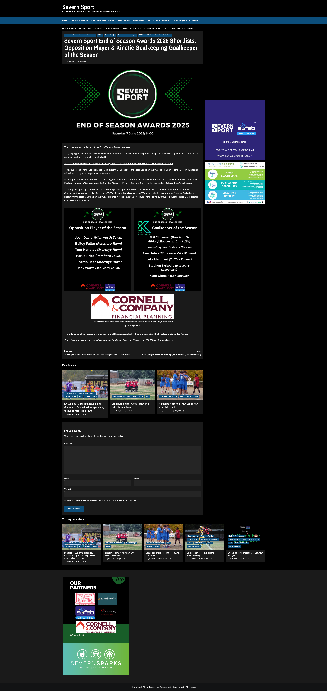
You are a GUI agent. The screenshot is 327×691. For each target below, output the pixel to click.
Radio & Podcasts (161, 20)
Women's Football (164, 35)
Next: (171, 353)
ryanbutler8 (70, 61)
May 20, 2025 (81, 61)
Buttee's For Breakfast (236, 536)
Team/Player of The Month (185, 20)
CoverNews (177, 687)
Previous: (97, 353)
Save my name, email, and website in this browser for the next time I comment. (102, 500)
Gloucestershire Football (102, 20)
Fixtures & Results (79, 20)
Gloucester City (70, 35)
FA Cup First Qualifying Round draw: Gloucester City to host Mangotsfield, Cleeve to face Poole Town (84, 407)
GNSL (100, 35)
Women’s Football (141, 20)
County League (193, 536)
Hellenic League (110, 35)
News (64, 20)
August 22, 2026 (128, 411)
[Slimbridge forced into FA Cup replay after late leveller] (180, 385)
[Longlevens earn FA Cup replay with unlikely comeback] (132, 385)
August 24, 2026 (81, 414)
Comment (69, 443)
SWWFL (141, 35)
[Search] (263, 20)
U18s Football (124, 20)
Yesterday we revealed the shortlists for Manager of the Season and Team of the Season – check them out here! (118, 163)
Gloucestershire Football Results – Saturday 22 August (201, 554)
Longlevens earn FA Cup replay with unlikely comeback (130, 405)
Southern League (130, 35)
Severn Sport (78, 7)
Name (67, 478)
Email (137, 478)
